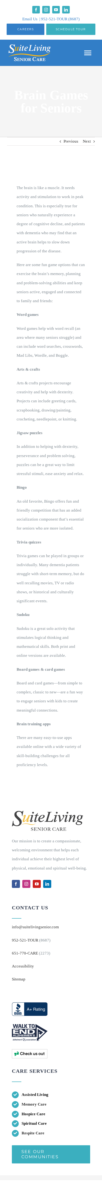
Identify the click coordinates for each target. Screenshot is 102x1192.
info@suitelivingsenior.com (35, 927)
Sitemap (18, 979)
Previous (71, 141)
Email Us (29, 19)
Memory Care (34, 1104)
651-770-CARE (25, 953)
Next (87, 141)
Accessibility (23, 966)
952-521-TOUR (54, 19)
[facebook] (36, 9)
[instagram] (46, 9)
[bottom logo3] (29, 1051)
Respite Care (33, 1133)
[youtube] (56, 9)
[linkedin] (66, 9)
